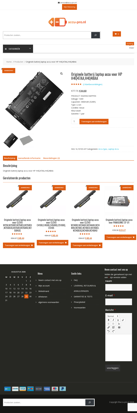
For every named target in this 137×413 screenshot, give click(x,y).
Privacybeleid (79, 302)
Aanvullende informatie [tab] (29, 158)
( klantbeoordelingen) (92, 84)
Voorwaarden (79, 307)
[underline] (118, 320)
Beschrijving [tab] (9, 158)
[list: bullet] (113, 324)
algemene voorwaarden (48, 302)
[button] (61, 73)
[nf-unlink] (113, 327)
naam (108, 281)
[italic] (113, 320)
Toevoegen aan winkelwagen (94, 121)
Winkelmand (43, 291)
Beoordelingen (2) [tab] (51, 158)
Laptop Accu (113, 149)
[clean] (123, 320)
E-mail (110, 295)
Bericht (110, 310)
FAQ (76, 280)
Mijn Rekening (69, 7)
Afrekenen (42, 296)
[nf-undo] (108, 331)
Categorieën (14, 48)
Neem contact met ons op (49, 280)
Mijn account (44, 285)
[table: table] (119, 327)
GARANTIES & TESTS (83, 296)
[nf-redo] (113, 331)
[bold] (108, 320)
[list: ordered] (108, 324)
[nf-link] (108, 327)
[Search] (95, 35)
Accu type (102, 149)
